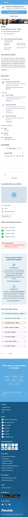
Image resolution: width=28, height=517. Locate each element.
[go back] (1, 2)
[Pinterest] (9, 504)
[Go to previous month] (19, 153)
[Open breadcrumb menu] (6, 353)
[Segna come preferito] (26, 2)
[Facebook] (2, 504)
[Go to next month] (22, 153)
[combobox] (14, 148)
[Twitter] (6, 504)
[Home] (1, 353)
